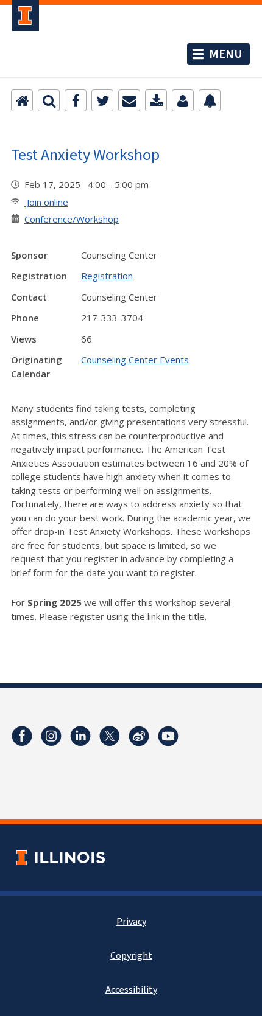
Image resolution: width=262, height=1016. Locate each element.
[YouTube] (168, 736)
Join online (46, 202)
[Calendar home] (22, 100)
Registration (107, 276)
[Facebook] (76, 100)
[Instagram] (51, 736)
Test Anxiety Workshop (85, 154)
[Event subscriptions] (210, 100)
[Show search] (49, 100)
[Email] (129, 100)
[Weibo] (139, 736)
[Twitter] (102, 100)
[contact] (183, 100)
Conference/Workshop (71, 219)
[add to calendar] (156, 100)
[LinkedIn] (80, 736)
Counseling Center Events (135, 359)
